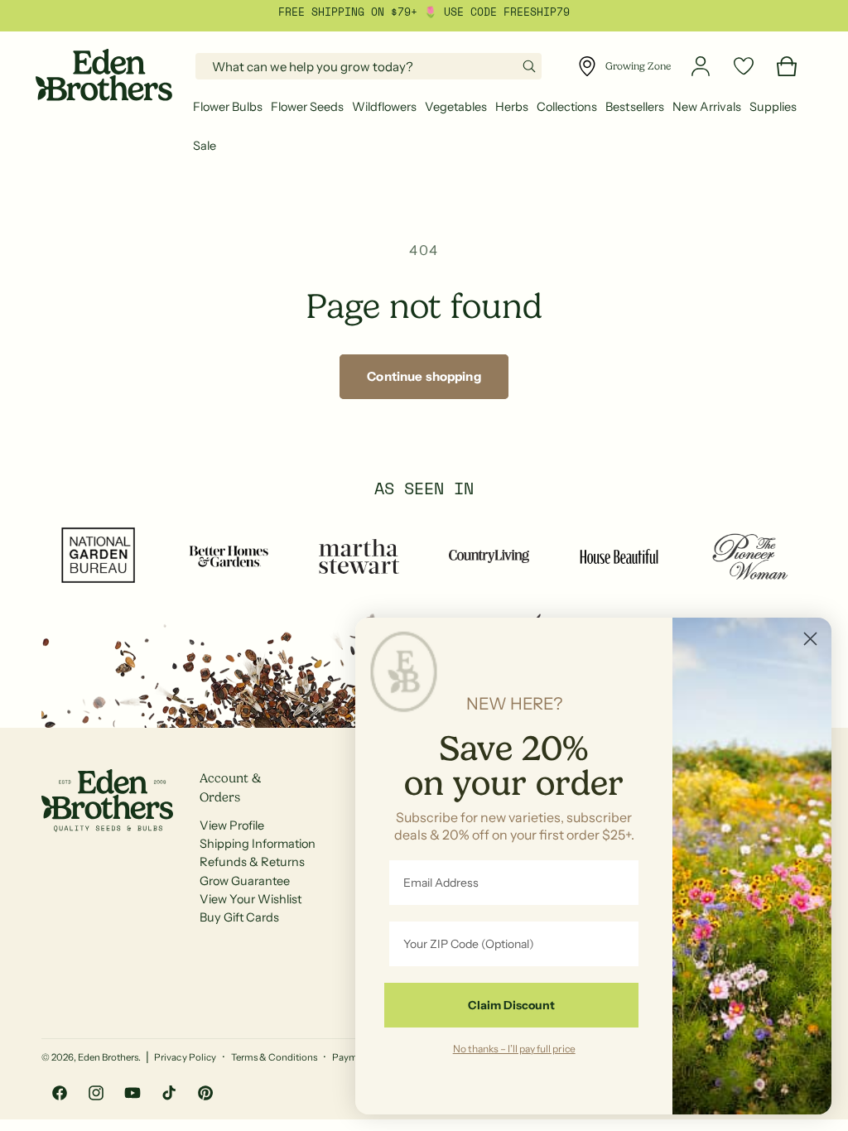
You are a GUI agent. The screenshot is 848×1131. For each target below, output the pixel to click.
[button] (228, 107)
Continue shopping (424, 376)
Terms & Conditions (274, 1057)
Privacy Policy (184, 1057)
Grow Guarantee (245, 881)
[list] (424, 556)
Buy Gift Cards (239, 917)
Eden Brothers (108, 1057)
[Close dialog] (810, 638)
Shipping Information (258, 843)
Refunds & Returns (252, 861)
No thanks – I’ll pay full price (514, 1048)
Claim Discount (511, 1005)
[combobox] (368, 66)
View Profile (232, 825)
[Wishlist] (743, 66)
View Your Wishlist (250, 899)
